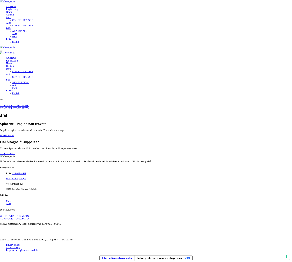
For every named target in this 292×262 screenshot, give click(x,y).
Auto (8, 23)
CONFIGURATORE (22, 20)
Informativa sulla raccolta (117, 258)
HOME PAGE (7, 135)
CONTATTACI (7, 153)
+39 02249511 (19, 173)
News (9, 12)
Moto (8, 17)
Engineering (12, 9)
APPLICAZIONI (20, 31)
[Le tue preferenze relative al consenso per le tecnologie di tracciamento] (287, 257)
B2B (8, 28)
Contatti (10, 14)
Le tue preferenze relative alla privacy (159, 258)
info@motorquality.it (16, 178)
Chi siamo (11, 6)
